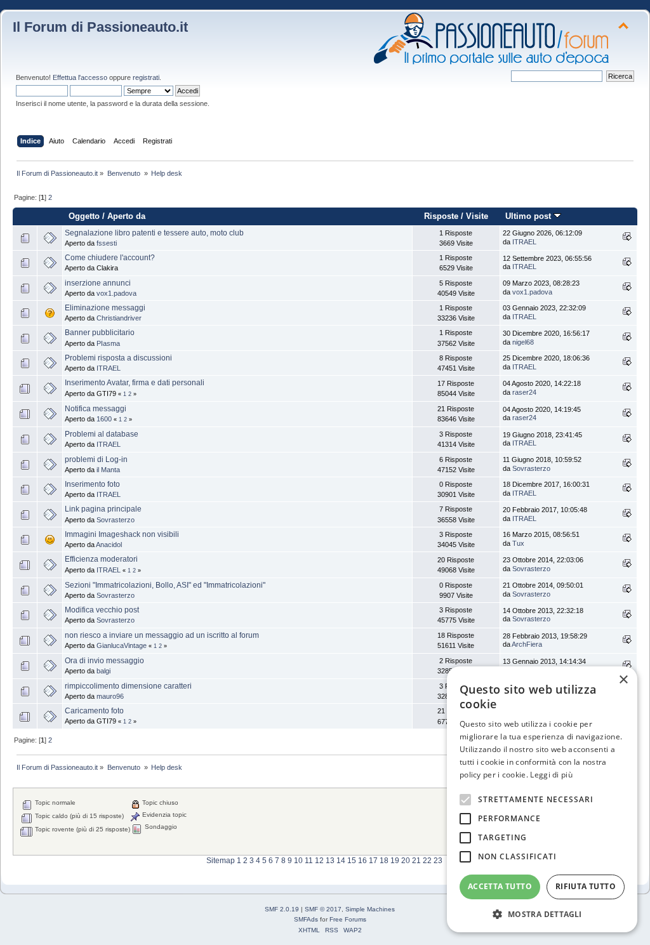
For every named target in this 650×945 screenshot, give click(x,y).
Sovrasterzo (531, 468)
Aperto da (126, 216)
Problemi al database (101, 434)
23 (438, 860)
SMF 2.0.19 (282, 909)
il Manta (108, 469)
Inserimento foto (92, 484)
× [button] (623, 680)
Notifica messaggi (95, 408)
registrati (146, 77)
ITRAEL (524, 242)
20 (405, 860)
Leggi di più (551, 774)
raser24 (524, 392)
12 (319, 860)
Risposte (441, 216)
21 (416, 860)
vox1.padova (116, 293)
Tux (518, 543)
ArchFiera (527, 644)
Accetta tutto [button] (500, 886)
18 (384, 860)
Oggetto (84, 216)
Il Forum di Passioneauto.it (100, 27)
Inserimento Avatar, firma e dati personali (134, 382)
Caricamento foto (94, 710)
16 (362, 860)
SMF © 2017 (323, 909)
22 (427, 860)
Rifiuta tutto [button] (585, 886)
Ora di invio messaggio (104, 660)
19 (394, 860)
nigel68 (523, 342)
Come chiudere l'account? (110, 257)
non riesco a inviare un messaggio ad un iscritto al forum (162, 635)
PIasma (108, 343)
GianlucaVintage (121, 645)
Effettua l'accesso (80, 77)
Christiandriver (119, 318)
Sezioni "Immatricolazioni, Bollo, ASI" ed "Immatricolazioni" (165, 585)
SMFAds (306, 919)
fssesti (106, 243)
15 (351, 860)
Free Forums (347, 919)
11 (309, 860)
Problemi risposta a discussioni (118, 358)
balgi (103, 671)
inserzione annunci (98, 283)
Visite (477, 216)
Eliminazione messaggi (105, 307)
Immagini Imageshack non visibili (122, 534)
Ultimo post (529, 216)
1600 (104, 419)
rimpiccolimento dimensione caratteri (128, 686)
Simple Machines (370, 909)
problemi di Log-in (96, 459)
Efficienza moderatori (101, 559)
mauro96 (110, 696)
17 (373, 860)
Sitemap (220, 860)
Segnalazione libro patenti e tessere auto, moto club (154, 232)
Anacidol (109, 544)
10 (298, 860)
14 (340, 860)
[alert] (542, 799)
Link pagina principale (103, 509)
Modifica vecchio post (102, 609)
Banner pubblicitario (100, 332)
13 (330, 860)
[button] (542, 914)
